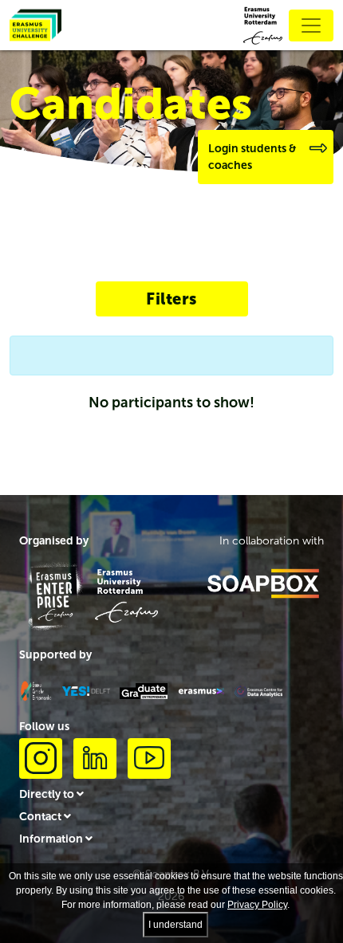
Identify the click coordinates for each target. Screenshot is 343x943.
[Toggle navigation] (311, 25)
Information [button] (52, 839)
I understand (175, 924)
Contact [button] (41, 816)
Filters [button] (171, 298)
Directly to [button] (48, 794)
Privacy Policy (257, 904)
